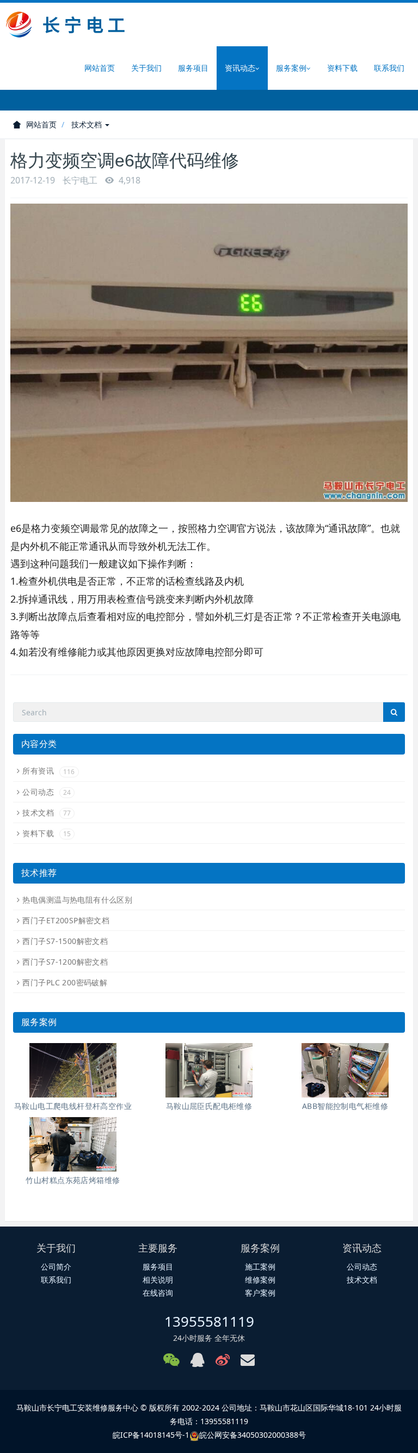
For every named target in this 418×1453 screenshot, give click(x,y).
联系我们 (389, 68)
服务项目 (193, 68)
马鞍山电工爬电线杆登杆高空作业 (73, 1106)
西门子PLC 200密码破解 (64, 982)
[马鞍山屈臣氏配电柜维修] (209, 1070)
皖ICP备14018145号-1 (151, 1435)
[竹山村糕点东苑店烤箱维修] (73, 1144)
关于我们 (146, 68)
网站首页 (99, 68)
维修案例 (260, 1279)
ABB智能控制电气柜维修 (345, 1106)
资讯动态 (240, 68)
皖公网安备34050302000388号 (252, 1435)
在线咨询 (158, 1293)
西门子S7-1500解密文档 (65, 941)
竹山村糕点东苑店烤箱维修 (73, 1180)
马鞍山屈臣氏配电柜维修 (209, 1106)
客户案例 (260, 1293)
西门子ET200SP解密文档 (65, 920)
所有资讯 (48, 770)
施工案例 (260, 1266)
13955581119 (209, 1321)
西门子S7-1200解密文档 (65, 962)
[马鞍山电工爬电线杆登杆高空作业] (73, 1070)
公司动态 (46, 792)
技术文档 (87, 124)
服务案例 (291, 68)
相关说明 (158, 1279)
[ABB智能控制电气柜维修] (345, 1070)
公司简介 (56, 1266)
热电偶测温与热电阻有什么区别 (77, 899)
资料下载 (342, 68)
